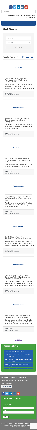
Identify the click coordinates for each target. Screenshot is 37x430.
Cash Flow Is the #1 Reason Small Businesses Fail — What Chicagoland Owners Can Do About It (17, 277)
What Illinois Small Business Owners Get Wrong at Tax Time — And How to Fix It (17, 160)
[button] (23, 57)
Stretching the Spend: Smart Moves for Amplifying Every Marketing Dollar (18, 316)
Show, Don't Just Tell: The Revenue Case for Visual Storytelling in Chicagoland (17, 120)
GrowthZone (22, 425)
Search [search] (19, 47)
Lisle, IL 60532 (16, 380)
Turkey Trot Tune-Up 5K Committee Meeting (20, 354)
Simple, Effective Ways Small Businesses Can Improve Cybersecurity (18, 237)
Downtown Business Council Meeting (20, 368)
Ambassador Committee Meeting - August (19, 363)
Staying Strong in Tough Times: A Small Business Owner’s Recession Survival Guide (18, 198)
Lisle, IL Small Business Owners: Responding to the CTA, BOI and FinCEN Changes (16, 80)
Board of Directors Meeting (17, 350)
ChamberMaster (15, 426)
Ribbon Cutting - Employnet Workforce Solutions (20, 359)
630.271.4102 (8, 383)
